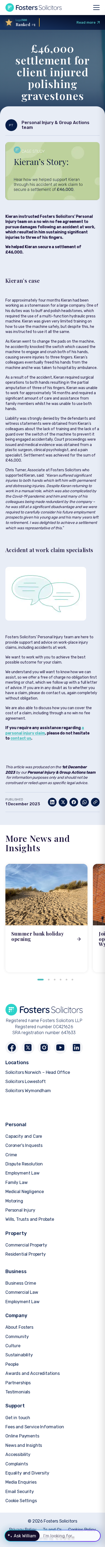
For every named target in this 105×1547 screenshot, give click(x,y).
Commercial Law (21, 1292)
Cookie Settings (21, 1500)
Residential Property (25, 1254)
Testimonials (17, 1391)
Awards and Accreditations (32, 1373)
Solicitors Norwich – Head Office (37, 1072)
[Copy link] (95, 802)
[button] (40, 979)
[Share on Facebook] (73, 802)
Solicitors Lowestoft (25, 1081)
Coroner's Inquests (24, 1145)
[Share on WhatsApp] (84, 802)
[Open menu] (96, 7)
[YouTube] (60, 1047)
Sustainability (19, 1354)
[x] (28, 1047)
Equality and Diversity (27, 1473)
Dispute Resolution (24, 1163)
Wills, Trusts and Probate (29, 1219)
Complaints (16, 1463)
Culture (12, 1345)
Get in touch (17, 1417)
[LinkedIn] (76, 1047)
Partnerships (18, 1382)
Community (17, 1336)
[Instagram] (44, 1047)
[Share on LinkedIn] (52, 802)
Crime (11, 1154)
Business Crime (20, 1283)
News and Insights (23, 1445)
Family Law (16, 1182)
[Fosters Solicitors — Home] (33, 7)
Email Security (19, 1491)
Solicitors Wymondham (28, 1090)
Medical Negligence (24, 1191)
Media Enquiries (21, 1482)
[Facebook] (11, 1047)
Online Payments (22, 1436)
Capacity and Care (23, 1136)
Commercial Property (26, 1245)
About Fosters (19, 1327)
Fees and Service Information (34, 1426)
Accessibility (17, 1454)
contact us (20, 738)
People (12, 1364)
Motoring (14, 1201)
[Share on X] (63, 802)
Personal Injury (20, 1210)
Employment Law (22, 1173)
